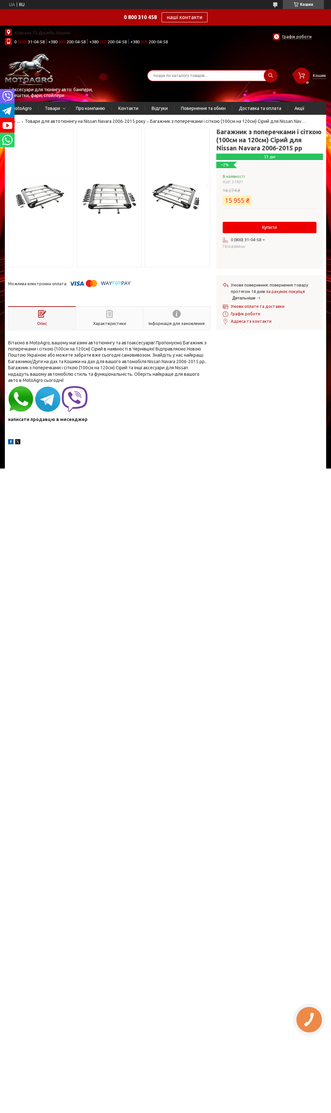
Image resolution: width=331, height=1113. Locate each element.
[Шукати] (270, 75)
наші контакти (184, 17)
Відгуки (160, 108)
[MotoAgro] (29, 69)
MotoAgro (21, 108)
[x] (17, 442)
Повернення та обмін (203, 108)
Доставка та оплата (260, 108)
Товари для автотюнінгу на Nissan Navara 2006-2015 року (85, 121)
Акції (299, 108)
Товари (52, 108)
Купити (269, 227)
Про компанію (90, 108)
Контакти (128, 108)
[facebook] (11, 442)
